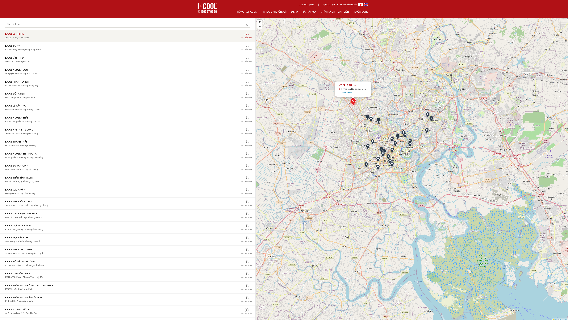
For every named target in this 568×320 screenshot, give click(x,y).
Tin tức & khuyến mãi (274, 11)
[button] (353, 102)
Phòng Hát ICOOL (246, 11)
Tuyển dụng (361, 11)
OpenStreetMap (563, 319)
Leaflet (555, 319)
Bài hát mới (309, 11)
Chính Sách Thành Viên (335, 11)
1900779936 (346, 92)
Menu (294, 11)
